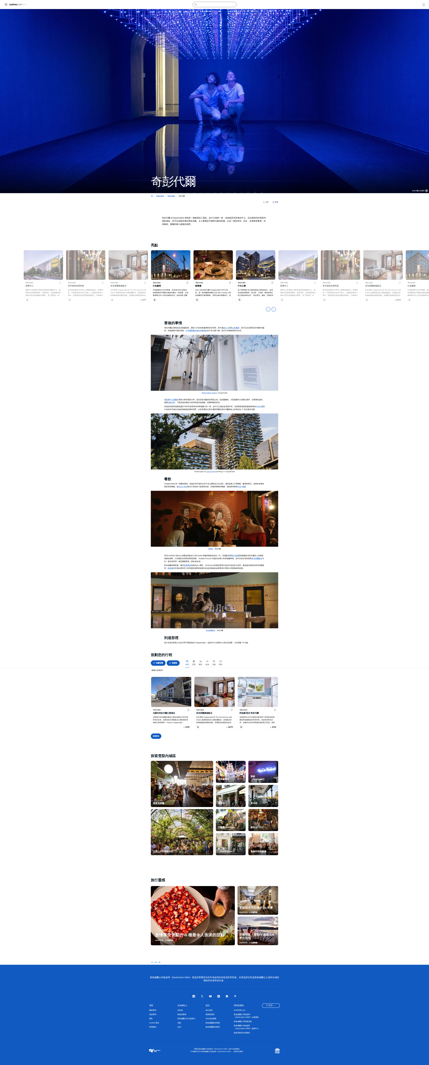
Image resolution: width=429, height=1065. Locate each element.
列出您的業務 (211, 1018)
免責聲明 (152, 1014)
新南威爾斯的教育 (213, 1027)
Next (273, 309)
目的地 (180, 1010)
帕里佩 (170, 568)
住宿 (152, 962)
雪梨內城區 (171, 196)
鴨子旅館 (234, 555)
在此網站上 (182, 1006)
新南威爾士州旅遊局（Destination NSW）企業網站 (246, 1016)
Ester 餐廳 (241, 486)
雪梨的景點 (160, 196)
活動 (155, 962)
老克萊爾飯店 (257, 558)
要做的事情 (181, 1014)
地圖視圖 (159, 663)
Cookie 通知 (154, 1023)
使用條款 (152, 1027)
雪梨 (151, 1006)
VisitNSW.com (239, 1010)
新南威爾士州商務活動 (243, 1021)
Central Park (210, 471)
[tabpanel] (214, 96)
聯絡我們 (152, 1010)
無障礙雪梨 (210, 1014)
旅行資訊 (209, 1010)
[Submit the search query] (195, 4)
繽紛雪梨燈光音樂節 (242, 1032)
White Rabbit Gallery (209, 393)
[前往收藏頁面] (423, 4)
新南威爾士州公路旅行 (186, 1018)
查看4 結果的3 (157, 670)
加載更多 (156, 736)
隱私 (151, 1018)
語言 (271, 1005)
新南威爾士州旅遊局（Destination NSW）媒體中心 (246, 1027)
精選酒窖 (187, 565)
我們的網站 (239, 1006)
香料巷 (210, 549)
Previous (268, 309)
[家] (15, 4)
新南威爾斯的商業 (213, 1023)
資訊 (208, 1006)
